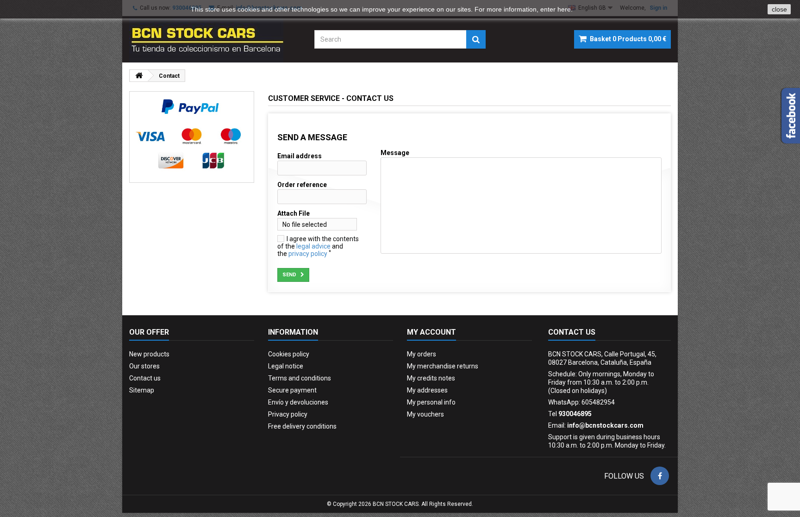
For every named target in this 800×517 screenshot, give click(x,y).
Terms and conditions (299, 378)
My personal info (431, 402)
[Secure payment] (191, 137)
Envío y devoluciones (298, 402)
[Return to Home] (139, 75)
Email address (299, 156)
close (779, 9)
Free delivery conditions (302, 426)
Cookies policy (288, 354)
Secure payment (292, 390)
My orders (421, 354)
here (564, 9)
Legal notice (285, 366)
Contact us (145, 378)
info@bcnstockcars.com (605, 425)
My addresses (427, 390)
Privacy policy (287, 414)
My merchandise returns (442, 366)
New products (149, 354)
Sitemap (141, 390)
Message (395, 152)
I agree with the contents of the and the (318, 246)
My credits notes (431, 378)
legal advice (313, 246)
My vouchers (425, 414)
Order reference (302, 184)
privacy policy (307, 253)
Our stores (144, 366)
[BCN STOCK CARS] (214, 39)
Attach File (293, 213)
